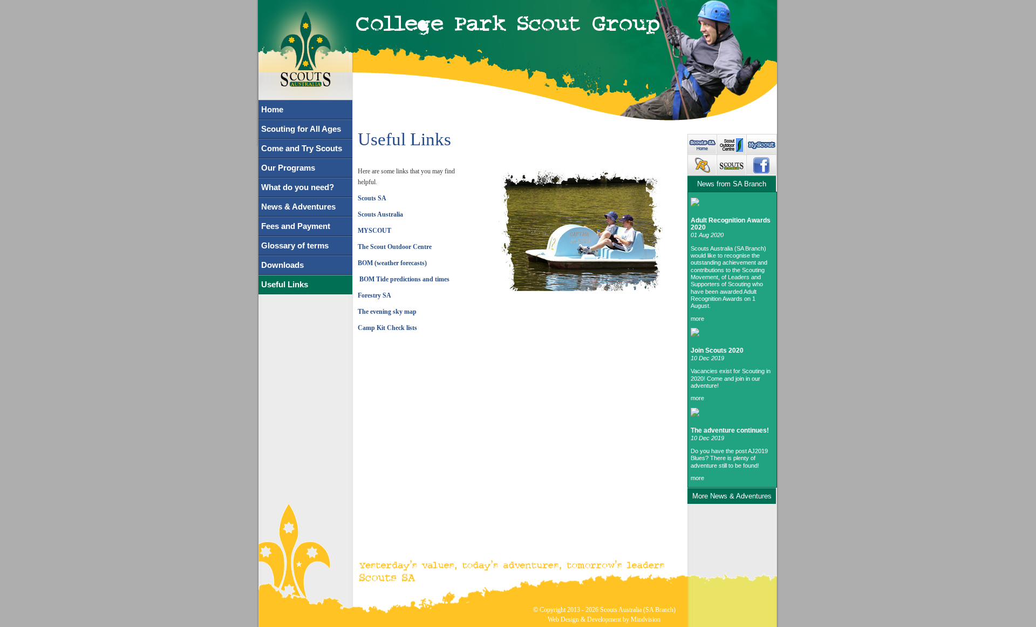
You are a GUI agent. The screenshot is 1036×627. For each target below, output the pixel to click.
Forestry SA (374, 295)
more (697, 318)
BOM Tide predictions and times (403, 279)
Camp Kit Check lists (387, 328)
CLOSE (310, 7)
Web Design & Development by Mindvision (604, 619)
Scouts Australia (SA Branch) (638, 609)
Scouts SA (372, 198)
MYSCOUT (374, 230)
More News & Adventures (732, 496)
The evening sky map (387, 311)
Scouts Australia (380, 214)
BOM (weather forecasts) (392, 263)
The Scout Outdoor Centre (395, 247)
